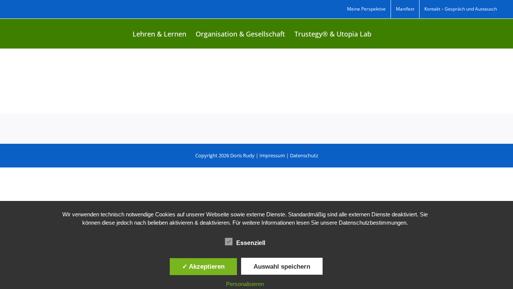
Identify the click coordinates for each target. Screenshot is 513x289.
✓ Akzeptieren (203, 266)
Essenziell (250, 243)
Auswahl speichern (281, 266)
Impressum (272, 155)
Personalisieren (245, 284)
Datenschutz (304, 155)
